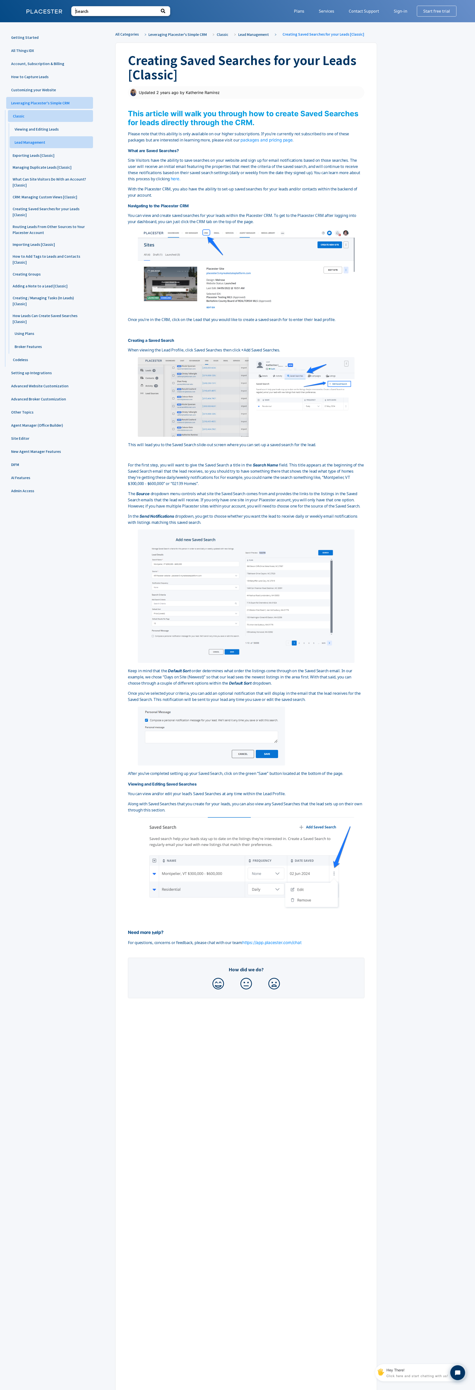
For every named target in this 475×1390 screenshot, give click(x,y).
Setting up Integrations (31, 372)
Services (327, 11)
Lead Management (30, 142)
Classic (18, 116)
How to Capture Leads (29, 76)
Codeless (20, 359)
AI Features (20, 477)
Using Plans (24, 333)
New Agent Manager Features (36, 451)
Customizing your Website (33, 89)
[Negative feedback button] (274, 984)
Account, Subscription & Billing (37, 63)
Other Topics (22, 412)
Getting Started (25, 37)
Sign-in (401, 11)
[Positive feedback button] (218, 984)
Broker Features (28, 346)
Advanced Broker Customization (38, 398)
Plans (299, 11)
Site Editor (20, 438)
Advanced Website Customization (40, 385)
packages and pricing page (266, 140)
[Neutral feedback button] (246, 984)
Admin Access (22, 490)
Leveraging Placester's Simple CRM (40, 102)
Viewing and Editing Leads (37, 129)
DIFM (15, 464)
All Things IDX (22, 50)
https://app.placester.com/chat (271, 942)
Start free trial (436, 11)
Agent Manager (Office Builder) (37, 425)
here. (176, 178)
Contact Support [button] (364, 11)
